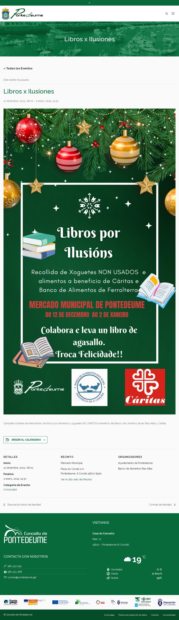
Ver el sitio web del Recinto (76, 479)
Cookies (155, 615)
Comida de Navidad (160, 504)
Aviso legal (109, 615)
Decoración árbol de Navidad (24, 504)
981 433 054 (15, 566)
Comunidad (10, 489)
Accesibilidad (169, 615)
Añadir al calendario (26, 439)
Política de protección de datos (133, 615)
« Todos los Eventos (18, 68)
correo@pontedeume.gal (22, 577)
